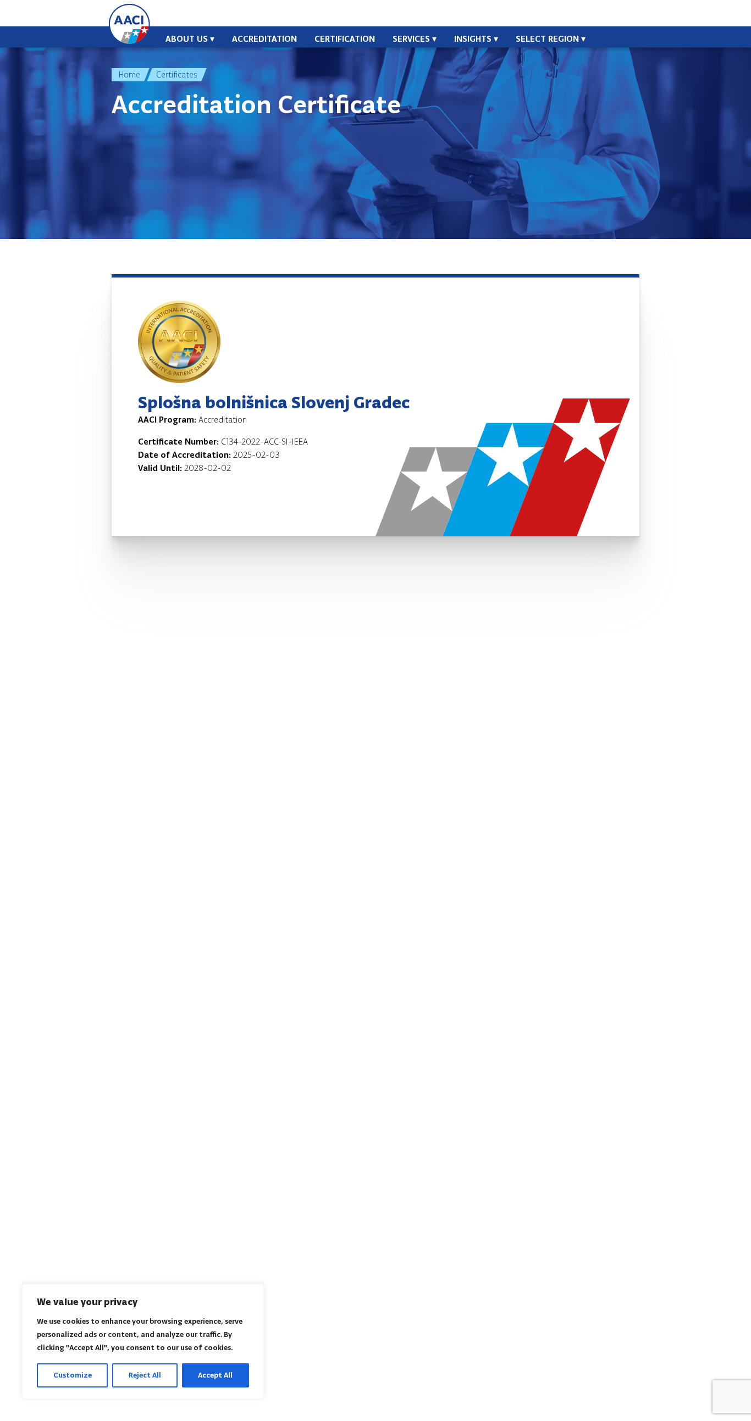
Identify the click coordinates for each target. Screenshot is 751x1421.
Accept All (215, 1375)
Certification (344, 39)
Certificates (176, 74)
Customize (72, 1375)
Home (129, 74)
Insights (473, 39)
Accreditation (264, 39)
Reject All (145, 1375)
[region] (143, 1341)
